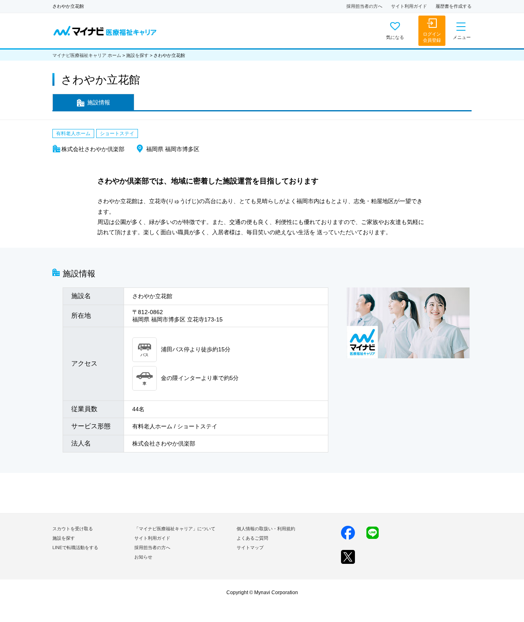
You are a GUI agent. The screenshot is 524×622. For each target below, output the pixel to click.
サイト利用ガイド (409, 6)
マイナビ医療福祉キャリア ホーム (86, 55)
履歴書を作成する (454, 6)
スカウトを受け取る (72, 528)
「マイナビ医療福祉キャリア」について (174, 528)
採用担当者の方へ (364, 6)
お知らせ (143, 556)
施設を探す (137, 55)
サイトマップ (250, 547)
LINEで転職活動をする (75, 547)
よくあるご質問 (252, 538)
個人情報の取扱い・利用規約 (266, 528)
